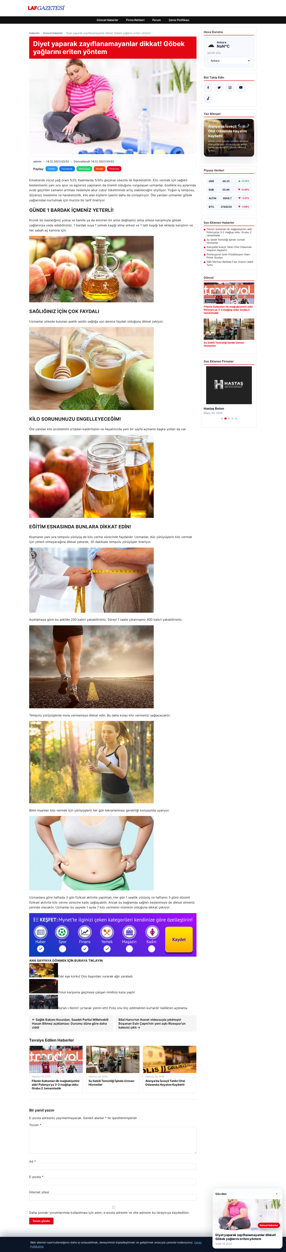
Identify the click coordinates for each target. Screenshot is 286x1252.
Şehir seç (214, 52)
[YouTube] (240, 87)
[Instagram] (229, 87)
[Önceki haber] (239, 125)
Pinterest (114, 168)
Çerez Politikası (179, 20)
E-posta (36, 1177)
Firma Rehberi (135, 20)
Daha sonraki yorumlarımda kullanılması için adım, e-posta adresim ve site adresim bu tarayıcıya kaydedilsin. (109, 1212)
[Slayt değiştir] (222, 419)
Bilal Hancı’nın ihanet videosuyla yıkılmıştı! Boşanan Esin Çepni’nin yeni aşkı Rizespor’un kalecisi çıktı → (152, 1023)
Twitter (51, 168)
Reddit (99, 168)
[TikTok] (208, 98)
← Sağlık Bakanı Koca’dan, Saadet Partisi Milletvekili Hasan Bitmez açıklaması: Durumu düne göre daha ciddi (70, 1023)
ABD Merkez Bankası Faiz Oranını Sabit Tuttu (230, 263)
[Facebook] (208, 87)
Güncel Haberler (107, 20)
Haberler (34, 33)
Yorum (35, 1125)
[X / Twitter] (219, 87)
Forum (156, 20)
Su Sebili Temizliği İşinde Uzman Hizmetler (226, 241)
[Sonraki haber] (248, 125)
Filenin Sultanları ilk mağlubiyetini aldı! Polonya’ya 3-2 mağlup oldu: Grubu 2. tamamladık (229, 232)
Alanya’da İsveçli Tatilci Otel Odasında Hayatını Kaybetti (229, 248)
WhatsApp (84, 168)
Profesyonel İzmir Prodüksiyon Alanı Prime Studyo (228, 256)
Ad (32, 1161)
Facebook (67, 168)
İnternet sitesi (39, 1192)
